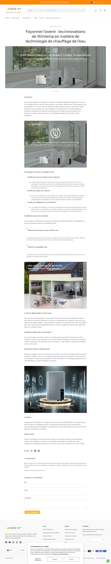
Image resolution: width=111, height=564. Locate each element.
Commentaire (27, 498)
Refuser (71, 559)
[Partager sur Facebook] (35, 451)
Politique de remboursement (88, 558)
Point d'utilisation (48, 529)
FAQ (66, 542)
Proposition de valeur (71, 536)
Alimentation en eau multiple (51, 532)
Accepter (54, 559)
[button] (105, 10)
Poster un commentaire (32, 512)
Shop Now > (66, 2)
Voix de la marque (70, 532)
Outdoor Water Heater (49, 539)
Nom (25, 482)
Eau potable (26, 18)
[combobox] (56, 10)
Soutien (41, 18)
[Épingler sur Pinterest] (38, 451)
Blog (35, 18)
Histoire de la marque (52, 18)
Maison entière (47, 536)
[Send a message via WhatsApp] (108, 561)
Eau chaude (15, 18)
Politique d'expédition (101, 558)
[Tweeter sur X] (31, 451)
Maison (7, 18)
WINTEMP (11, 558)
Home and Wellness (55, 26)
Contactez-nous (69, 539)
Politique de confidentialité (60, 554)
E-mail (25, 490)
